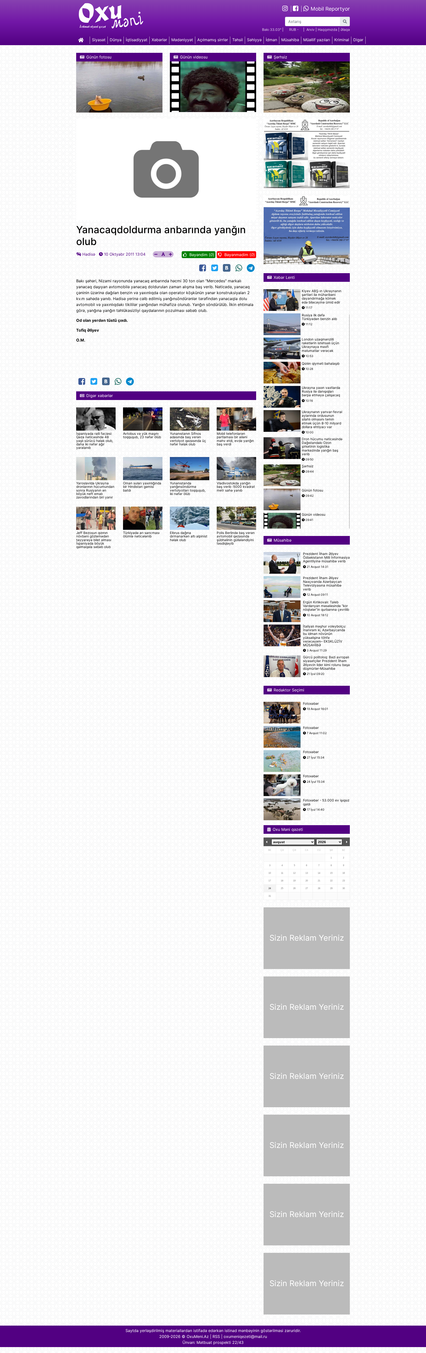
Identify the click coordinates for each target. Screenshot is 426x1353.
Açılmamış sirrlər (212, 39)
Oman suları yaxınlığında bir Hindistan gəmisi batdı (142, 486)
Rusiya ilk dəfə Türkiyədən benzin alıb (319, 317)
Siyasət (99, 39)
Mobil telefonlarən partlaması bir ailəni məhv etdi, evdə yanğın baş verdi (235, 439)
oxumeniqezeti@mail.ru (245, 1336)
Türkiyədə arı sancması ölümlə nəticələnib (141, 534)
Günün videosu (313, 514)
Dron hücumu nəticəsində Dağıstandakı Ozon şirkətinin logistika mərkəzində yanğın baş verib (322, 446)
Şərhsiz (307, 466)
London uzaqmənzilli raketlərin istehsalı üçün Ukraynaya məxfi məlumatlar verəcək (320, 345)
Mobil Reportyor (329, 9)
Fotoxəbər (311, 703)
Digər (358, 39)
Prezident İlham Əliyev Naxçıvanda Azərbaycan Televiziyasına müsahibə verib (322, 583)
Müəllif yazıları (316, 39)
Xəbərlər (159, 39)
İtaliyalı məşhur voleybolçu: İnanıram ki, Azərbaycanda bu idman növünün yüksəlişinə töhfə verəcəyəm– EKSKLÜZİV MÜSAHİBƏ (324, 636)
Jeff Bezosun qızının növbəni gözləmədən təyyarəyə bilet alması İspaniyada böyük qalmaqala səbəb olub (93, 540)
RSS (216, 1336)
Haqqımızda (327, 29)
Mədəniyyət (182, 39)
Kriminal (341, 39)
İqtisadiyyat (136, 39)
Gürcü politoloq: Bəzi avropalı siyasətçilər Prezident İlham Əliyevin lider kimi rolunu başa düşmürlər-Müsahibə (326, 662)
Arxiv (310, 29)
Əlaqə (345, 29)
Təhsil (237, 39)
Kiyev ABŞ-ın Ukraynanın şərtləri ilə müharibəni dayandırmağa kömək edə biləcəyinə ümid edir (321, 296)
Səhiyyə (254, 39)
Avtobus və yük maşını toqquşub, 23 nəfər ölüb (142, 435)
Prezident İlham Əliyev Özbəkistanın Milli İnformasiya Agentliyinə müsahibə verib (326, 557)
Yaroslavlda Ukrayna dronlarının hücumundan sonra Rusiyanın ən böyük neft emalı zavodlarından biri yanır (95, 490)
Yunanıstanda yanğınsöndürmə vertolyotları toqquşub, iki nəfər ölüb (188, 488)
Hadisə (88, 254)
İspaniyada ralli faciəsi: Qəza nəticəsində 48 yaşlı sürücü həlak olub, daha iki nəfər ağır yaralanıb (94, 441)
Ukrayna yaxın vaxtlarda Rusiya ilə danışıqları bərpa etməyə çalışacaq (321, 391)
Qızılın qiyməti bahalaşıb (320, 363)
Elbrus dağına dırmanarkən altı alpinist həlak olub (188, 536)
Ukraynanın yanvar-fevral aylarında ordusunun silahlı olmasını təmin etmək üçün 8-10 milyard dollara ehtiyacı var (322, 419)
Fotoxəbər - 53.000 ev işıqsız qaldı (326, 802)
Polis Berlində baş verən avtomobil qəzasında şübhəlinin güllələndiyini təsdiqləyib (236, 538)
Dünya (116, 39)
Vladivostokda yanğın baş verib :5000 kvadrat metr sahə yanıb (236, 486)
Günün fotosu (312, 490)
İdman (271, 39)
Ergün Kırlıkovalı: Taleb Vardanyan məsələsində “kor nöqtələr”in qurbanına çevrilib (326, 605)
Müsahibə (290, 39)
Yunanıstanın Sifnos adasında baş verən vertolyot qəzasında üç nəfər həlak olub (188, 439)
